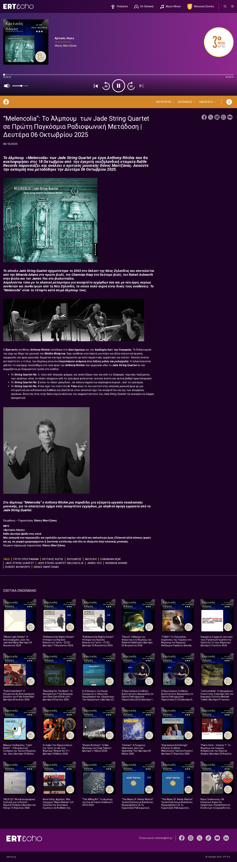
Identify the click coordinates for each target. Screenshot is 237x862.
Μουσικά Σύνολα (204, 6)
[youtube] (217, 837)
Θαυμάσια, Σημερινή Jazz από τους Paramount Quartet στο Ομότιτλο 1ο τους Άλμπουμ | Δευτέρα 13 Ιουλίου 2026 (216, 641)
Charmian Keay (110, 559)
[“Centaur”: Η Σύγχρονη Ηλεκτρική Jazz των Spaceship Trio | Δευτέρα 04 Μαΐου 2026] (138, 724)
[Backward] (106, 85)
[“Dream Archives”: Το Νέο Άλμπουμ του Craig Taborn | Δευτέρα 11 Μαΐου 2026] (98, 724)
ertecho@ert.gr (163, 838)
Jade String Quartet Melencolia (61, 563)
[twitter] (199, 837)
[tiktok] (208, 837)
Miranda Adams (116, 563)
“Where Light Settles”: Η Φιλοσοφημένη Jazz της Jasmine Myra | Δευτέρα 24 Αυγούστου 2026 (17, 641)
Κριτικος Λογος (52, 559)
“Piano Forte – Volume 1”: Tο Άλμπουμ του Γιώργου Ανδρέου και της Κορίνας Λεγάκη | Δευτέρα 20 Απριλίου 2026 (217, 751)
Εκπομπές (74, 559)
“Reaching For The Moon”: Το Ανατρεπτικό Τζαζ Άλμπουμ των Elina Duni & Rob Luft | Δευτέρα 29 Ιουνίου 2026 (58, 695)
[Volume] (7, 86)
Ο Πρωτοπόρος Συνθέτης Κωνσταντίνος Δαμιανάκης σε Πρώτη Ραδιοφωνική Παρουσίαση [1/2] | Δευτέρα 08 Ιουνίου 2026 (177, 697)
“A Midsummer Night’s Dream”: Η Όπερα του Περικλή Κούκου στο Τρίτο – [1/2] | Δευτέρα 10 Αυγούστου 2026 (98, 641)
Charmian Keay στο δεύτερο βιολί (96, 275)
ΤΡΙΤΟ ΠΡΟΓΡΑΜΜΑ (26, 559)
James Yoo (94, 563)
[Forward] (131, 85)
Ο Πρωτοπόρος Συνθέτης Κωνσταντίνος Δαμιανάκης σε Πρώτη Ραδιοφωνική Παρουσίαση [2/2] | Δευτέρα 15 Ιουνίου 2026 (138, 697)
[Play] (118, 85)
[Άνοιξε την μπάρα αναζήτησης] (225, 6)
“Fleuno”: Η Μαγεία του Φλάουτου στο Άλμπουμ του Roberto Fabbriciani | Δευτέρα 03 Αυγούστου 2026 (137, 641)
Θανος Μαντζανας (46, 566)
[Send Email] (229, 118)
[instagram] (190, 837)
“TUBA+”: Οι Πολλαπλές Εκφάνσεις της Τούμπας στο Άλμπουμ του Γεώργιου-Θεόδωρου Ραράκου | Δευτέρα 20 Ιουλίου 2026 (177, 642)
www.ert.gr (11, 857)
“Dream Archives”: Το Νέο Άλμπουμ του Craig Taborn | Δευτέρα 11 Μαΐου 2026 (96, 748)
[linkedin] (226, 837)
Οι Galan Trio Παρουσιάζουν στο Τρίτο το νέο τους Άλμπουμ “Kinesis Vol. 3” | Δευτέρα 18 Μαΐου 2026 (57, 749)
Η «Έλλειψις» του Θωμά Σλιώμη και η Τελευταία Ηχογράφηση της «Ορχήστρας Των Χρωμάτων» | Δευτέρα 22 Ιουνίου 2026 (98, 697)
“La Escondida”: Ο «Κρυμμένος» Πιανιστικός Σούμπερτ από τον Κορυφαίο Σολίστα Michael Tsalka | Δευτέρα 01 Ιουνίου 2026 (217, 697)
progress (8, 76)
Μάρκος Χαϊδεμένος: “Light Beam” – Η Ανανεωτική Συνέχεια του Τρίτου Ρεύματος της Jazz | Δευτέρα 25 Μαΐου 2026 (19, 751)
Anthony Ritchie (40, 349)
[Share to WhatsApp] (223, 118)
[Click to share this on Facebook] (204, 118)
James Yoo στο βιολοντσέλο (53, 278)
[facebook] (182, 837)
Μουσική (91, 559)
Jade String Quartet (19, 563)
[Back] (95, 85)
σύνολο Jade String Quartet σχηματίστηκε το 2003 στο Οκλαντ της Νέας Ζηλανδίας (69, 271)
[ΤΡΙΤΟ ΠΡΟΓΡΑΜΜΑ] (217, 42)
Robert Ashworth (17, 566)
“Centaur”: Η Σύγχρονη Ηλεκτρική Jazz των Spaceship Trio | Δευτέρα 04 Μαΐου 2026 (136, 749)
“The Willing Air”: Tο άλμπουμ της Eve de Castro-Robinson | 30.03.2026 (97, 802)
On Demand (146, 6)
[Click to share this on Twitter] (210, 118)
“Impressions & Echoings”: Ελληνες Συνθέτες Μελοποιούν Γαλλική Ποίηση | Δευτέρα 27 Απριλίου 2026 (177, 749)
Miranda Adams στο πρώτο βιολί (40, 275)
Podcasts (122, 6)
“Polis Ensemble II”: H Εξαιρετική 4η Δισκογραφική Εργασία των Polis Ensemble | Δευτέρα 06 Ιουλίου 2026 (18, 695)
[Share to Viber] (217, 118)
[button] (232, 6)
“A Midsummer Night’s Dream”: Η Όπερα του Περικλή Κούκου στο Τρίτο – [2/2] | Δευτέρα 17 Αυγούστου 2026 (59, 641)
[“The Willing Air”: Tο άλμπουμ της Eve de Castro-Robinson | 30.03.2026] (98, 778)
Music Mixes (173, 6)
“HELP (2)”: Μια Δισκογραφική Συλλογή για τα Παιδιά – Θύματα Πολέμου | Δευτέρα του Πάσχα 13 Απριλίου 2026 (19, 803)
